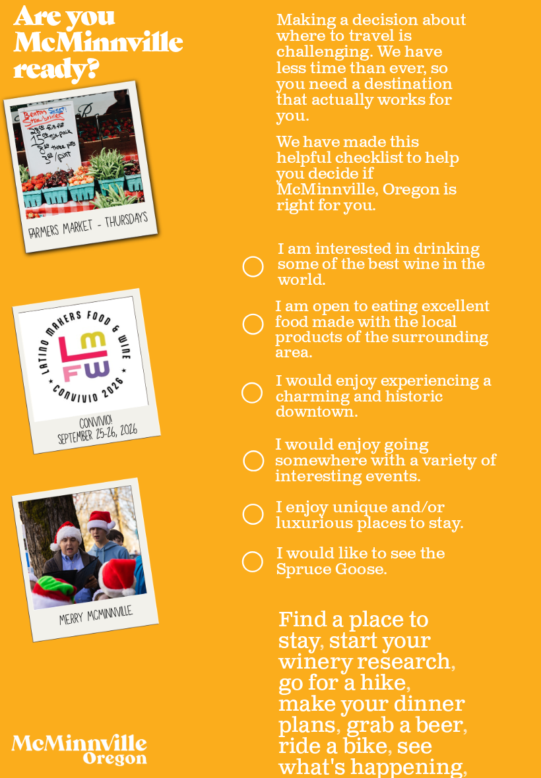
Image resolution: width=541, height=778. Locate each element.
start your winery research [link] (364, 651)
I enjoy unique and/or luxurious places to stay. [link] (370, 515)
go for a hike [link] (342, 683)
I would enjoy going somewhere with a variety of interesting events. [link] (387, 460)
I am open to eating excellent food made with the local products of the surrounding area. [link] (384, 330)
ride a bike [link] (332, 746)
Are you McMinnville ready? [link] (100, 44)
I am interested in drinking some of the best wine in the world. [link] (383, 264)
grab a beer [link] (404, 725)
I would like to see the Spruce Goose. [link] (362, 561)
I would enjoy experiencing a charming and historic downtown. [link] (385, 396)
